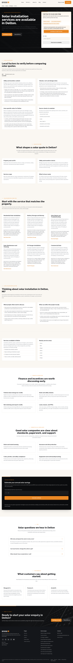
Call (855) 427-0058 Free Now (56, 31)
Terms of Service (27, 641)
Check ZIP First (17, 34)
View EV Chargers (30, 265)
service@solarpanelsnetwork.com (63, 635)
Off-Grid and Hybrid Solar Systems (46, 645)
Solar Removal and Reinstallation (46, 651)
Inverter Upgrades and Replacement (47, 641)
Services (28, 2)
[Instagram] (11, 639)
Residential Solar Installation (45, 647)
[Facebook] (3, 639)
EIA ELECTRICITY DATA (44, 114)
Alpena (41, 350)
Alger (41, 345)
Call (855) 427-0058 (7, 34)
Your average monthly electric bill (13, 489)
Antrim (41, 353)
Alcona (41, 343)
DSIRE (41, 119)
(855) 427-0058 (61, 2)
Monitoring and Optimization (45, 643)
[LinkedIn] (8, 639)
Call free (68, 2)
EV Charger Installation (44, 637)
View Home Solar (7, 237)
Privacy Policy (26, 639)
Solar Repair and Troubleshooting (46, 653)
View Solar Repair (54, 238)
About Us (34, 2)
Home (22, 2)
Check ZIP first (59, 637)
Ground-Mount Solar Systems (46, 639)
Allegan (41, 348)
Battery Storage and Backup (45, 633)
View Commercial (54, 265)
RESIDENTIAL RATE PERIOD (45, 124)
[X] (6, 639)
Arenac (41, 355)
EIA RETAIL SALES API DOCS (45, 116)
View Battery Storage (31, 237)
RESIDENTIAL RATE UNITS (44, 126)
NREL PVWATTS (43, 121)
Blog (40, 2)
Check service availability (56, 42)
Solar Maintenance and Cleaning (46, 649)
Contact (44, 2)
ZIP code (45, 36)
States (7, 5)
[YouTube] (14, 639)
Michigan (11, 5)
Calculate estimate (36, 497)
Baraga (41, 357)
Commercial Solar (44, 635)
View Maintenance (7, 268)
